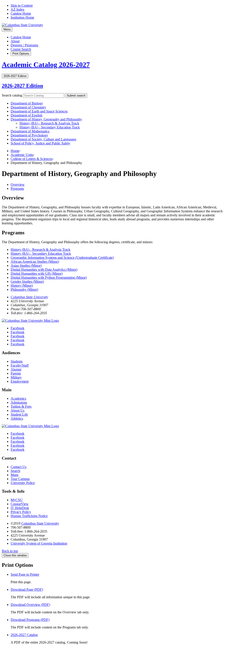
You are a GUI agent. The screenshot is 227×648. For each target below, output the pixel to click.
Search (15, 471)
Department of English (26, 115)
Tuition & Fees (21, 406)
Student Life (19, 414)
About (15, 41)
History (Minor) (22, 285)
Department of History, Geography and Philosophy (46, 119)
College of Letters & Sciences (31, 159)
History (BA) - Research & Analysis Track (40, 249)
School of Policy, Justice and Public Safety (40, 143)
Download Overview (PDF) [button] (30, 605)
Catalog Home (21, 13)
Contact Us (18, 467)
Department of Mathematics (30, 131)
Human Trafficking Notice (29, 516)
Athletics (17, 418)
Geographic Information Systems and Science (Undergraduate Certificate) (62, 257)
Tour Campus (20, 479)
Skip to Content (22, 5)
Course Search (21, 49)
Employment (20, 381)
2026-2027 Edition (22, 86)
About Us (17, 410)
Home (15, 151)
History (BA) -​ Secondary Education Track (50, 127)
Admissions (19, 402)
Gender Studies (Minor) (27, 281)
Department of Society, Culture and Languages (43, 139)
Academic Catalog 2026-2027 (46, 65)
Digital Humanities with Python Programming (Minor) (49, 277)
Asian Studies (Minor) (26, 265)
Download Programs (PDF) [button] (30, 620)
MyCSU (17, 500)
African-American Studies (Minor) (35, 261)
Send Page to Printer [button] (25, 574)
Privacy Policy (21, 512)
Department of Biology (27, 103)
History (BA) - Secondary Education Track (41, 253)
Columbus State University (29, 297)
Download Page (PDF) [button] (27, 589)
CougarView (20, 504)
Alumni (16, 369)
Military (16, 377)
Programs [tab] (17, 188)
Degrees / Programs (24, 45)
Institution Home (22, 17)
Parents (16, 373)
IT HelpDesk (20, 508)
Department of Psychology (29, 135)
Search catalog (12, 95)
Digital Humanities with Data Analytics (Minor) (44, 269)
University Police (23, 483)
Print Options (20, 53)
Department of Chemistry (28, 107)
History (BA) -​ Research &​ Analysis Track (49, 123)
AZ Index (17, 9)
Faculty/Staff (20, 365)
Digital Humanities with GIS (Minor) (37, 273)
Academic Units (22, 155)
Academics (18, 398)
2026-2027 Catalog (24, 635)
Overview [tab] (18, 184)
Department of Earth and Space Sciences (39, 111)
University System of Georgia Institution (39, 543)
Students (17, 361)
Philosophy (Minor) (24, 289)
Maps (14, 475)
